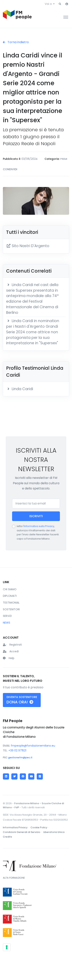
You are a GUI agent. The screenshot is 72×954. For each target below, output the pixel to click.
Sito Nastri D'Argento (30, 245)
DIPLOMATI (10, 596)
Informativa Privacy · (16, 827)
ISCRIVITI (36, 516)
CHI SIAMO (10, 589)
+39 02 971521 (17, 750)
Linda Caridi (22, 389)
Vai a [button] (48, 4)
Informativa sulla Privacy (39, 526)
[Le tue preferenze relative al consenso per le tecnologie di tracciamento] (6, 947)
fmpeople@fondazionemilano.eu (33, 746)
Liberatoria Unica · (55, 832)
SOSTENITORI (11, 609)
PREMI (63, 159)
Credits (7, 836)
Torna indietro (18, 42)
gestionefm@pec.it (20, 757)
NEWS (6, 623)
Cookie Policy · (40, 827)
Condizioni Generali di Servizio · (23, 832)
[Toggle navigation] (65, 17)
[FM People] (17, 17)
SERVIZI (7, 616)
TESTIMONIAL (11, 603)
